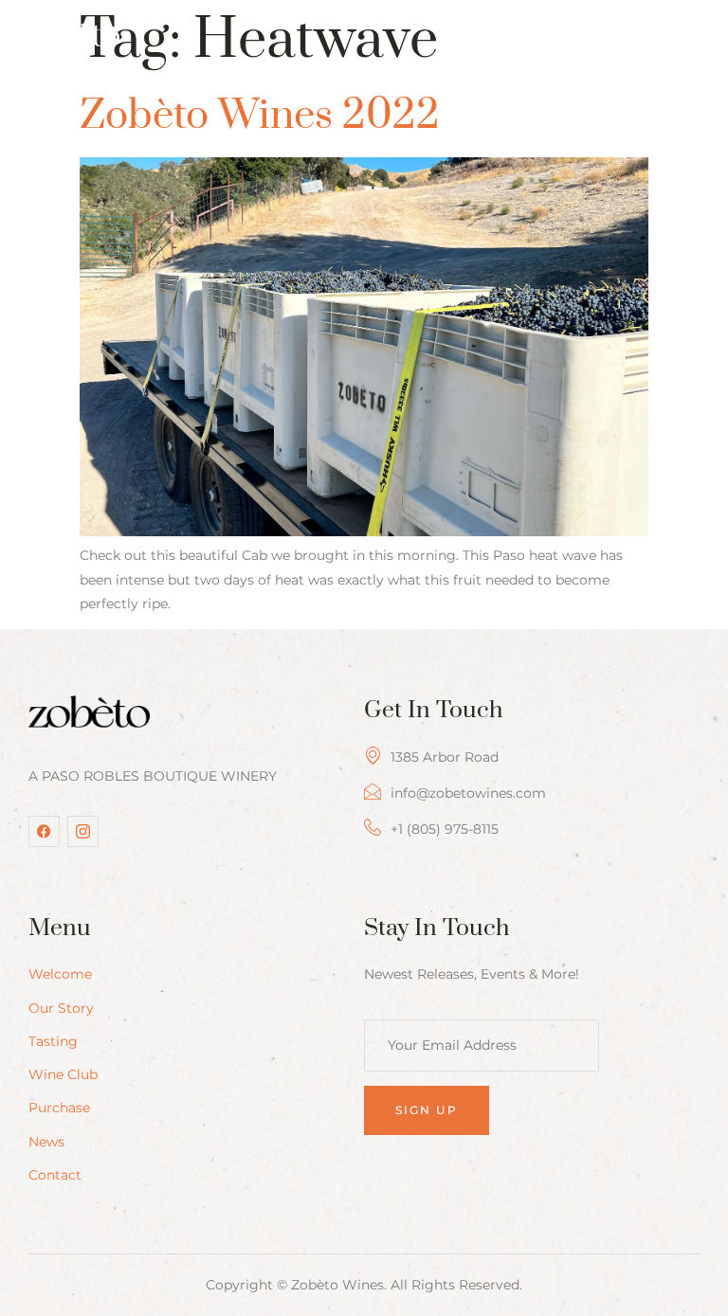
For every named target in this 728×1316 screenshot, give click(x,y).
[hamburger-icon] (686, 40)
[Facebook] (44, 831)
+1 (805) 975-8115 (445, 829)
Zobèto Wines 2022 (260, 115)
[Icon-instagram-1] (83, 831)
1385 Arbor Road (445, 757)
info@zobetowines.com (468, 793)
